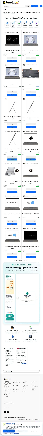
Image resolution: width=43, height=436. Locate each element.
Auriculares (24, 391)
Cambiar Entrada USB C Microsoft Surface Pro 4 (30, 116)
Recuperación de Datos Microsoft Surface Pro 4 (30, 246)
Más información (8, 371)
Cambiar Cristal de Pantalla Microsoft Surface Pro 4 (30, 51)
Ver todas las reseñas (10, 316)
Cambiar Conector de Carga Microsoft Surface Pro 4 (12, 117)
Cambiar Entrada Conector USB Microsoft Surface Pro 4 (12, 149)
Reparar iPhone (16, 380)
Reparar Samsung (16, 382)
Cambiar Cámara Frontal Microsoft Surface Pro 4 (30, 181)
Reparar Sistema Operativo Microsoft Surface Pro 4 (30, 214)
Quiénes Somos (34, 380)
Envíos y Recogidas (35, 386)
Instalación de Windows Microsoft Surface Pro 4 (12, 246)
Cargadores (25, 388)
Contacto (33, 390)
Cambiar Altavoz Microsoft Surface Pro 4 (31, 149)
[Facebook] (5, 396)
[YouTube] (7, 396)
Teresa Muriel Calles (27, 295)
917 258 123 (6, 403)
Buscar (27, 6)
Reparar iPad (15, 385)
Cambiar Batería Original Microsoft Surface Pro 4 (30, 82)
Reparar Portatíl (16, 389)
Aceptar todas (9, 430)
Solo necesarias (21, 430)
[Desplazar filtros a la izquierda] (5, 24)
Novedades (25, 382)
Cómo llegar (23, 363)
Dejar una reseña (10, 319)
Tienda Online (25, 380)
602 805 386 (11, 403)
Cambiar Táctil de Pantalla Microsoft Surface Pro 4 (12, 82)
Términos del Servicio (35, 419)
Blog (32, 382)
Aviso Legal (21, 419)
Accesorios (15, 391)
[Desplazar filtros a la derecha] (38, 24)
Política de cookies (15, 433)
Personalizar (34, 430)
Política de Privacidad (27, 419)
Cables (24, 389)
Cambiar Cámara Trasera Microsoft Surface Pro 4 (12, 181)
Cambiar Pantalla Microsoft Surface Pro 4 (12, 50)
